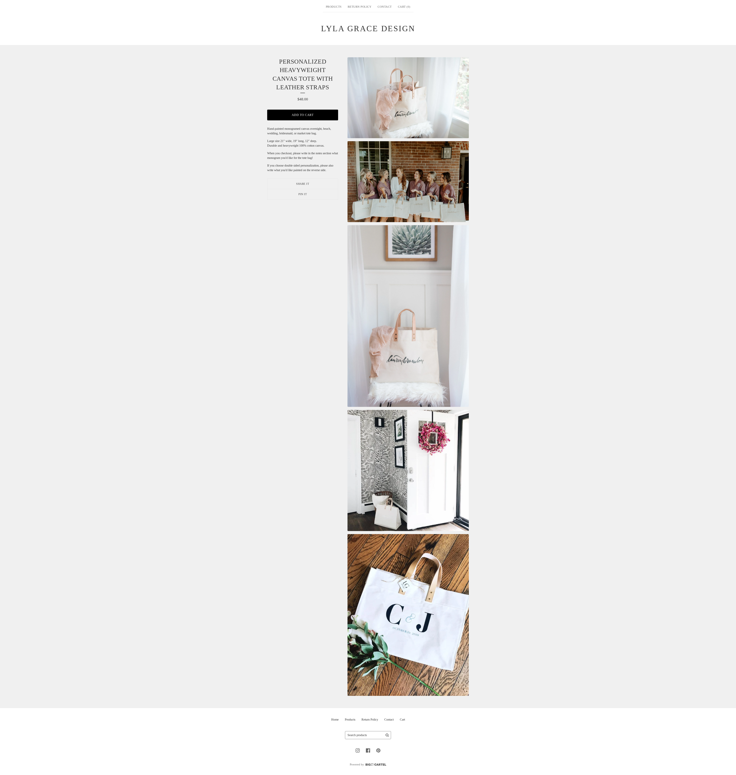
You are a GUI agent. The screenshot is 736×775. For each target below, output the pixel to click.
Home (335, 719)
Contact (385, 6)
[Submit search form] (387, 735)
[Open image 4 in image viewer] (408, 470)
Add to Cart (303, 115)
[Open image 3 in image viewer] (408, 316)
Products (334, 6)
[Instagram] (357, 750)
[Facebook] (368, 750)
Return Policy (360, 6)
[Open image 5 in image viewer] (408, 615)
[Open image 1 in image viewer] (408, 97)
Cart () (404, 6)
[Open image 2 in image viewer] (408, 181)
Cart (402, 719)
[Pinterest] (378, 750)
